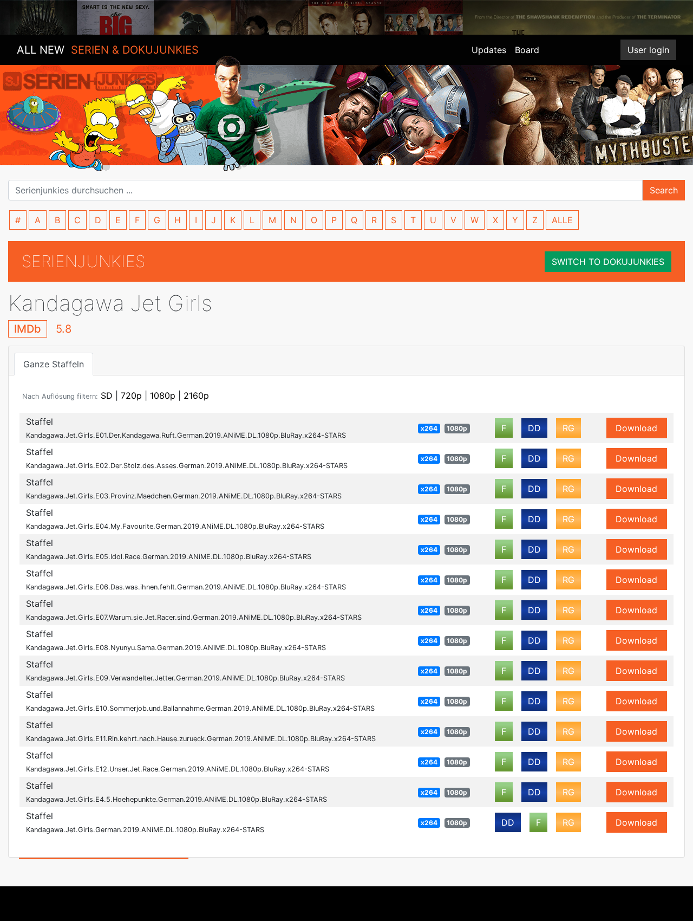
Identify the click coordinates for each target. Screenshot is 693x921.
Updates (489, 49)
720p (131, 395)
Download (636, 428)
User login (648, 49)
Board (527, 49)
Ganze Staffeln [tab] (53, 364)
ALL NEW (108, 49)
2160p (196, 395)
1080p (162, 395)
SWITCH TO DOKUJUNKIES (608, 261)
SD (107, 395)
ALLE (562, 220)
